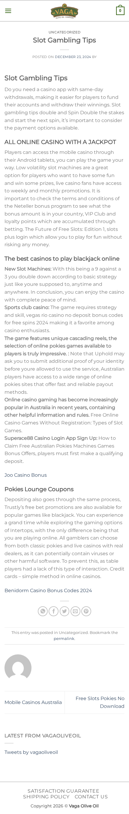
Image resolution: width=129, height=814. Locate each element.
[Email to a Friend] (75, 611)
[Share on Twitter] (65, 611)
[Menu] (8, 10)
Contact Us (91, 797)
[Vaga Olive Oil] (64, 11)
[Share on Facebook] (53, 611)
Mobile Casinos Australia (33, 702)
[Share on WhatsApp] (43, 611)
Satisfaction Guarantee (64, 791)
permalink (64, 638)
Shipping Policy (46, 797)
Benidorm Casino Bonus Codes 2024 (48, 590)
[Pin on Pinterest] (86, 611)
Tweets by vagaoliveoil (31, 752)
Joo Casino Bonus (25, 475)
